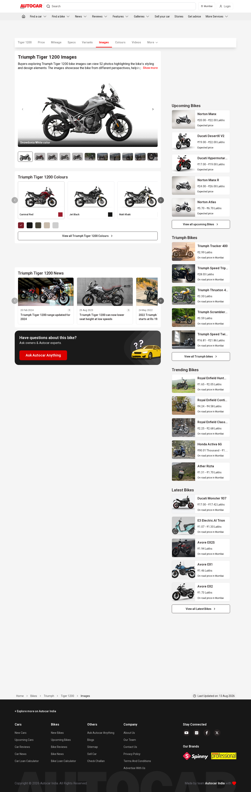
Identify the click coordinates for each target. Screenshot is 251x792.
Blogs (90, 739)
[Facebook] (206, 732)
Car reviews (22, 746)
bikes (33, 695)
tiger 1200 (67, 695)
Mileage (56, 42)
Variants (87, 42)
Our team (130, 739)
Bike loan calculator (63, 761)
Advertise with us (134, 768)
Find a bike (58, 16)
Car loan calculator (27, 761)
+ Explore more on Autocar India (35, 711)
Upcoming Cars (24, 739)
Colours (120, 42)
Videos (136, 42)
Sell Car (92, 754)
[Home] (23, 16)
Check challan (96, 761)
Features (118, 16)
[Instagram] (196, 732)
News (78, 16)
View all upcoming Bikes (198, 224)
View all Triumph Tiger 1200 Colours (85, 235)
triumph (49, 695)
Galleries (139, 16)
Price (41, 42)
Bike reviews (59, 746)
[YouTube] (186, 732)
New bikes (57, 732)
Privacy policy (132, 754)
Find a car (36, 16)
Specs (72, 42)
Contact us (130, 746)
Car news (20, 754)
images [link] (85, 695)
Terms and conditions (137, 761)
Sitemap (92, 746)
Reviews (97, 16)
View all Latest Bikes (198, 608)
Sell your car (162, 16)
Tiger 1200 (25, 42)
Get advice (194, 16)
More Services (214, 16)
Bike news (57, 754)
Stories (179, 16)
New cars (20, 732)
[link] (183, 119)
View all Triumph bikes (198, 356)
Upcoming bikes (61, 739)
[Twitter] (217, 732)
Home (20, 695)
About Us (129, 732)
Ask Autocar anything (100, 732)
